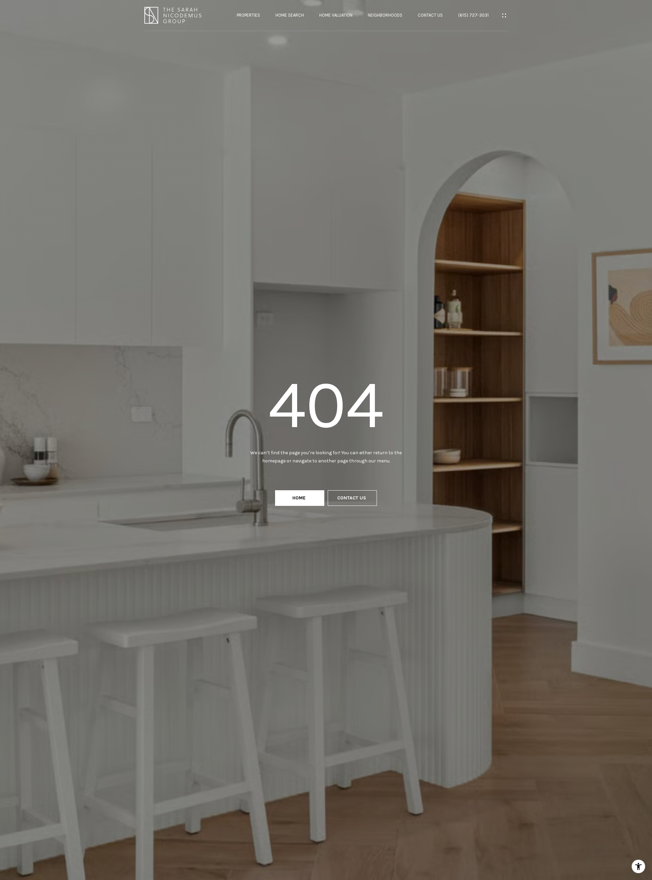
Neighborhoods (385, 15)
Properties (248, 15)
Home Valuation (335, 15)
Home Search (289, 15)
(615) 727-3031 (473, 15)
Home (299, 498)
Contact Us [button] (352, 498)
